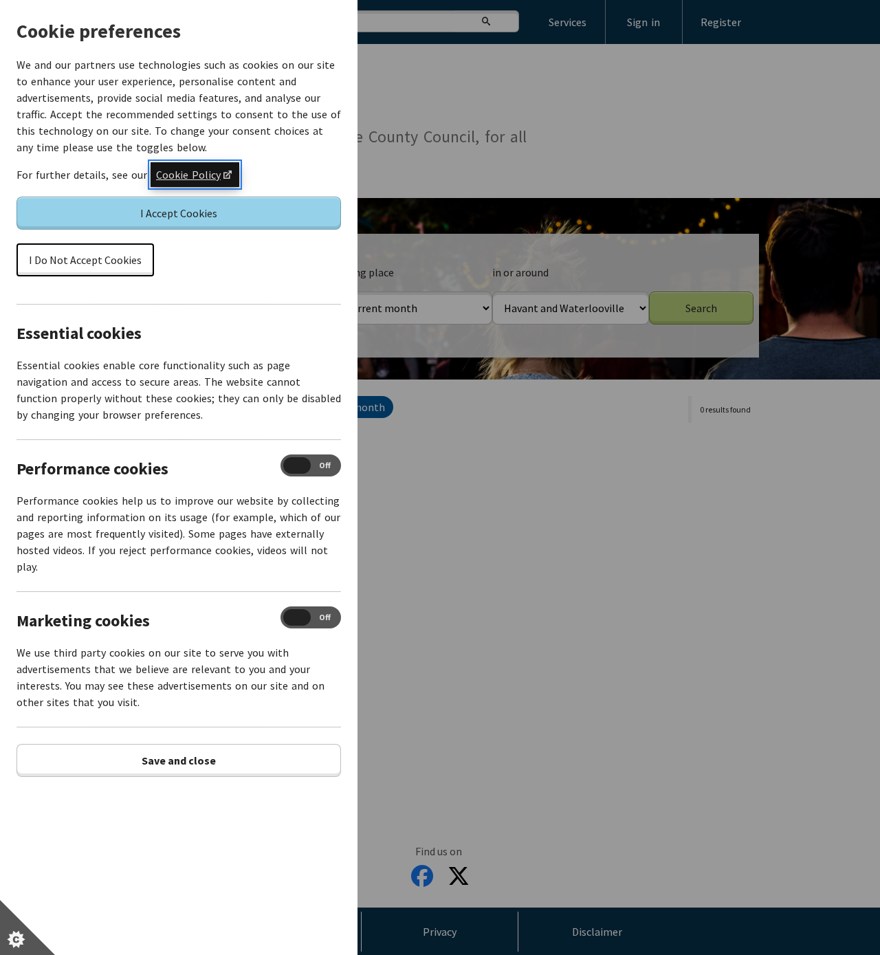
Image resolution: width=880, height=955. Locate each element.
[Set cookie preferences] (27, 927)
